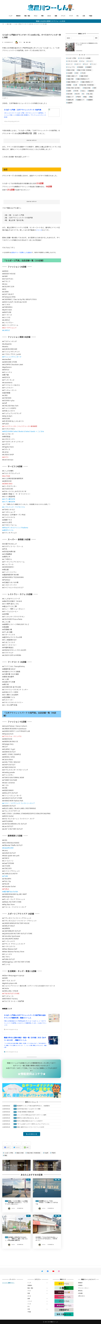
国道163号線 (19, 1153)
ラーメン (93, 64)
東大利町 (69, 94)
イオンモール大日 (72, 61)
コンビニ (90, 61)
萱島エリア (70, 97)
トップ (10, 16)
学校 (77, 73)
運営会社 (80, 1290)
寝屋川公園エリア (72, 76)
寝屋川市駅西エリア (87, 82)
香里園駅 (90, 100)
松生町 (46, 1153)
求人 (78, 16)
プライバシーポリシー (83, 1288)
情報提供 (18, 16)
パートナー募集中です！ (8, 1282)
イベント (63, 16)
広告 (84, 16)
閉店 (85, 97)
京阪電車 (80, 67)
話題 (56, 16)
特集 (42, 16)
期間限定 (91, 91)
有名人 (83, 91)
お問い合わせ (81, 1296)
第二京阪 (90, 94)
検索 (96, 38)
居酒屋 (69, 85)
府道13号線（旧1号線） (73, 88)
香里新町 (69, 102)
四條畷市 (89, 67)
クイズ (71, 16)
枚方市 (77, 94)
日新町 (69, 91)
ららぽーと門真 (8, 1153)
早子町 (76, 91)
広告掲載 (80, 1293)
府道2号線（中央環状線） (34, 1153)
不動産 (90, 16)
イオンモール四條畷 (84, 58)
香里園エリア (80, 100)
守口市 (83, 73)
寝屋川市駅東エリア (72, 82)
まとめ (49, 16)
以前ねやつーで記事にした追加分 (21, 252)
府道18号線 (87, 88)
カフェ (82, 61)
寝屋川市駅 (70, 79)
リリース (39, 230)
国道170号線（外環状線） (85, 70)
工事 (76, 85)
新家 (95, 88)
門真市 (53, 1153)
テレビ (86, 64)
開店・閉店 (27, 16)
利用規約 (80, 1285)
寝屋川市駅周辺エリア (83, 79)
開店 (5, 1155)
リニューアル (71, 67)
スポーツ (78, 64)
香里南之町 (70, 100)
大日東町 (69, 73)
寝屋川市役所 (84, 76)
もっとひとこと (31, 1134)
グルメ (35, 16)
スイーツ (69, 64)
